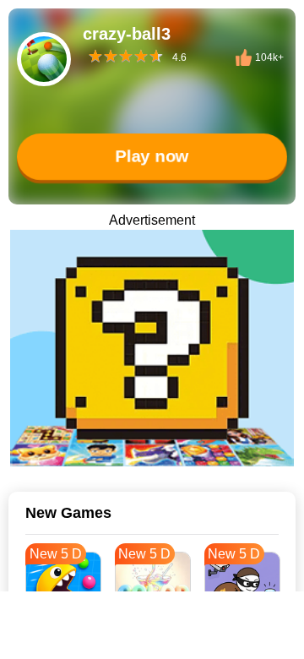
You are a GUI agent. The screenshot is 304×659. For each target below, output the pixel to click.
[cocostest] (152, 348)
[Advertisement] (152, 638)
